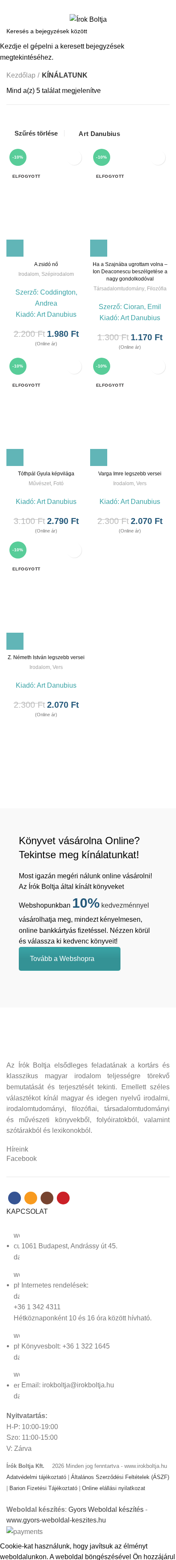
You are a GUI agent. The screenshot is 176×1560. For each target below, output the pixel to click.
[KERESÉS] (164, 31)
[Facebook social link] (73, 5)
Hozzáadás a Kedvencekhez (74, 157)
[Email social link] (83, 5)
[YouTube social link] (103, 5)
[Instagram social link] (93, 5)
